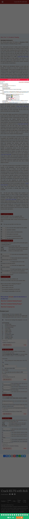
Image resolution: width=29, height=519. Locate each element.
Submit (19, 517)
